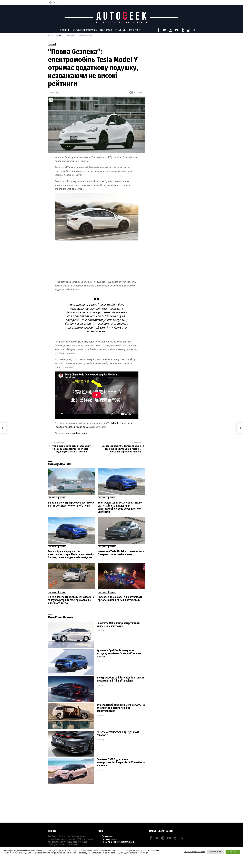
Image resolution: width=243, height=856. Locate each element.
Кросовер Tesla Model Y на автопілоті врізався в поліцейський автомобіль (120, 598)
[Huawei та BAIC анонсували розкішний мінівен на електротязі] (71, 635)
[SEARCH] (194, 30)
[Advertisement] (96, 261)
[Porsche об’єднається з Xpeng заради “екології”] (71, 744)
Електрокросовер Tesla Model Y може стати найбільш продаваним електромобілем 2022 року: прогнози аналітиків (120, 507)
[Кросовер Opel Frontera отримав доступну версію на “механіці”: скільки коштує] (71, 662)
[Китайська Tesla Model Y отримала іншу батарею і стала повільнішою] (121, 530)
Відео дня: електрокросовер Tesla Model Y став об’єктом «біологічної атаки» (71, 504)
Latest (55, 2)
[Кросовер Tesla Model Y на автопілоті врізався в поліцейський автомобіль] (121, 576)
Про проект (134, 30)
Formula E (120, 30)
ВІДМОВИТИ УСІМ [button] (215, 852)
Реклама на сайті (110, 839)
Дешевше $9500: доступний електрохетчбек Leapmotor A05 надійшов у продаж (121, 762)
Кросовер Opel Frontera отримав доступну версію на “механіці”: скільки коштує (119, 653)
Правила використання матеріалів (118, 842)
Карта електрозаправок (84, 30)
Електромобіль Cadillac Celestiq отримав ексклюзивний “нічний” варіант (120, 679)
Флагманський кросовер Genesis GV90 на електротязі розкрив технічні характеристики (121, 708)
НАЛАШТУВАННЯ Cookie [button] (194, 852)
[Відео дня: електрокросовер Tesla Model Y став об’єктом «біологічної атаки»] (71, 481)
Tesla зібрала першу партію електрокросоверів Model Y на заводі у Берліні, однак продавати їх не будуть (71, 554)
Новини (64, 30)
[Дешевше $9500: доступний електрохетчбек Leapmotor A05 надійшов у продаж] (71, 771)
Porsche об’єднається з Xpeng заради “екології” (118, 733)
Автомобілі (53, 498)
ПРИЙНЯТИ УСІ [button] (232, 852)
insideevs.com (79, 433)
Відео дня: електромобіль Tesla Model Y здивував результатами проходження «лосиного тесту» (71, 600)
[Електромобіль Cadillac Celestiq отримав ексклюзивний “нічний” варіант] (71, 689)
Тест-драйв (106, 30)
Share (51, 100)
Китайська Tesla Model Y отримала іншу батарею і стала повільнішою (121, 553)
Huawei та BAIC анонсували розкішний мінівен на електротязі (118, 624)
